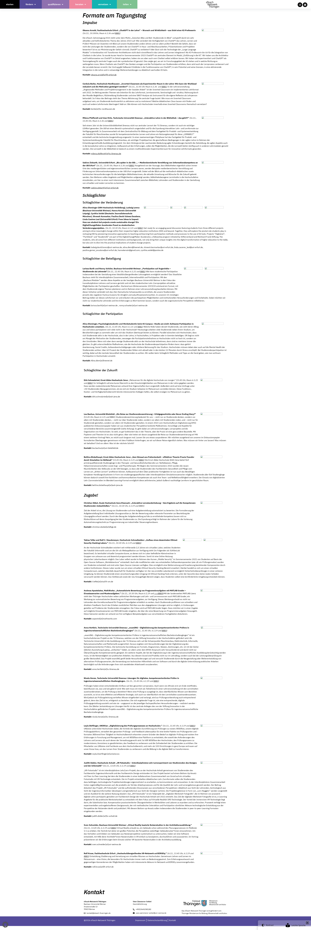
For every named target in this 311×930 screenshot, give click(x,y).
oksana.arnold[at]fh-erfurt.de (104, 74)
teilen (126, 4)
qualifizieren (54, 4)
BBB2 (140, 228)
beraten (79, 4)
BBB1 (117, 33)
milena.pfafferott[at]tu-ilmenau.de (106, 153)
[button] (5, 924)
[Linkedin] (305, 4)
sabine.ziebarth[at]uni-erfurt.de (105, 188)
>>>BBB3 (158, 593)
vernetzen (103, 4)
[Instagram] (300, 4)
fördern (29, 4)
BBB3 (138, 543)
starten (9, 4)
